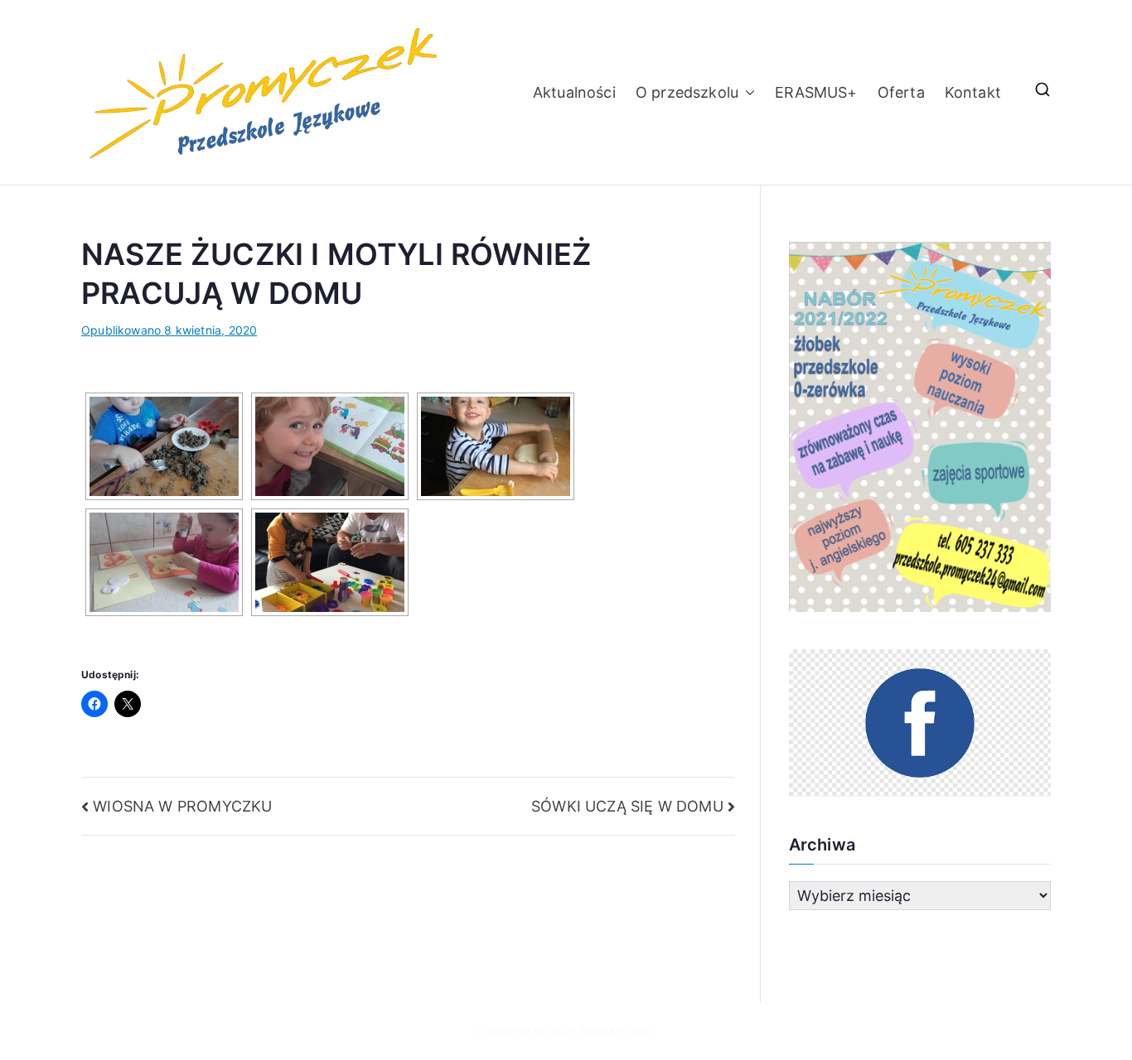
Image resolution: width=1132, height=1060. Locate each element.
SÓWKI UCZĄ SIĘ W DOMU (627, 806)
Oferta (901, 92)
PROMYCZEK (616, 1031)
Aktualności (574, 92)
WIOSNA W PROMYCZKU (182, 806)
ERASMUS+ (816, 92)
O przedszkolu (687, 92)
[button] (746, 92)
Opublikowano (169, 330)
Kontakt (973, 92)
